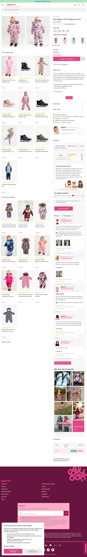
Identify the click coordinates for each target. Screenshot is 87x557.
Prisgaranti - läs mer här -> (62, 118)
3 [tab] (25, 49)
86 (59, 31)
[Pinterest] (52, 549)
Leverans (44, 486)
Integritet (44, 491)
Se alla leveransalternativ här (60, 460)
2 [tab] (23, 49)
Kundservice (4, 484)
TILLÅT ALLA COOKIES (13, 551)
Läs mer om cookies (9, 546)
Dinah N (63, 316)
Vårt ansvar (4, 496)
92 (63, 31)
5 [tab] (29, 49)
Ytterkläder (10, 12)
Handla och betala (46, 489)
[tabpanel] (13, 32)
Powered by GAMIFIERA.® (60, 433)
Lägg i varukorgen (66, 59)
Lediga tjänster (45, 496)
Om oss (3, 499)
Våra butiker (44, 494)
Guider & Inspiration (6, 491)
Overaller (17, 12)
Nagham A (63, 127)
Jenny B (63, 287)
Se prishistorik (57, 55)
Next (48, 32)
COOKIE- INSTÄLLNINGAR (32, 551)
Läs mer (69, 97)
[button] (2, 5)
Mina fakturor (4, 489)
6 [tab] (30, 49)
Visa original (59, 267)
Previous (3, 32)
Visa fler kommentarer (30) (62, 363)
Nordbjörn (56, 17)
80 (55, 31)
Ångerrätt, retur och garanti (48, 484)
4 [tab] (27, 49)
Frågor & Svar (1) (72, 146)
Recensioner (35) (60, 146)
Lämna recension (63, 208)
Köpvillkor (3, 486)
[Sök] (3, 9)
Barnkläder (4, 12)
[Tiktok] (48, 549)
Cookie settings (5, 494)
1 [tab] (22, 49)
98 (67, 31)
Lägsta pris (73, 451)
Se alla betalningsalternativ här (61, 458)
